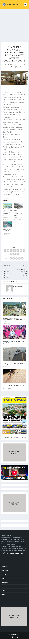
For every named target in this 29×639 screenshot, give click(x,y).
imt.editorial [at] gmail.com (15, 553)
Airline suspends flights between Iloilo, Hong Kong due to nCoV (7, 212)
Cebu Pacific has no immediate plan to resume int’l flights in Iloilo (18, 212)
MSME (3, 590)
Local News (4, 570)
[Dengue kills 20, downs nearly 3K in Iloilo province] (14, 376)
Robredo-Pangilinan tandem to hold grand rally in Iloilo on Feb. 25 (14, 342)
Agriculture (4, 582)
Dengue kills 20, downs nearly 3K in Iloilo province (13, 386)
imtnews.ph (15, 543)
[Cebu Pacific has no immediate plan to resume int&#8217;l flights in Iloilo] (18, 205)
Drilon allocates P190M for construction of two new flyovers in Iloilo (14, 319)
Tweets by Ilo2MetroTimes (9, 485)
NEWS (13, 67)
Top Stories (4, 566)
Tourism (3, 578)
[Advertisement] (14, 24)
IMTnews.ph (16, 634)
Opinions (3, 594)
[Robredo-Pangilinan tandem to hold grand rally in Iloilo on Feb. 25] (14, 332)
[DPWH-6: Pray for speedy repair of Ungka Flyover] (14, 354)
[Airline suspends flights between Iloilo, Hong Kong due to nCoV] (7, 205)
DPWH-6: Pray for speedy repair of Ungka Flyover (13, 364)
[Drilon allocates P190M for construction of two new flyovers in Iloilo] (14, 309)
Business (3, 574)
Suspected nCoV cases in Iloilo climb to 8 (7, 229)
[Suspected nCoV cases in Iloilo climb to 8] (7, 224)
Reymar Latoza (16, 64)
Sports (3, 586)
